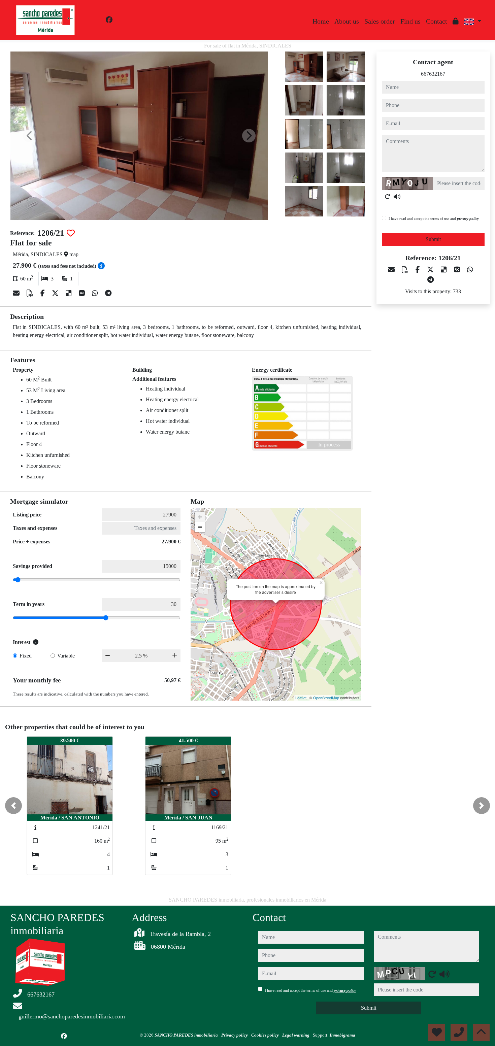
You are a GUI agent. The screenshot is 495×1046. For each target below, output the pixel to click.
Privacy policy (235, 1035)
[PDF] (31, 293)
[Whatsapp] (96, 293)
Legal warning (296, 1035)
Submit (433, 239)
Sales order (379, 21)
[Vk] (83, 293)
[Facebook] (109, 20)
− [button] (200, 527)
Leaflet (300, 697)
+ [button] (200, 517)
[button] (13, 805)
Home (320, 21)
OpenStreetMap (326, 697)
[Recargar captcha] (388, 196)
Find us (410, 21)
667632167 (433, 74)
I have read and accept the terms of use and (434, 218)
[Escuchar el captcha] (397, 196)
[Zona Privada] (455, 21)
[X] (56, 293)
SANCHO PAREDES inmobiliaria (187, 1035)
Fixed (26, 656)
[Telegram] (108, 293)
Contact (436, 21)
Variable (66, 656)
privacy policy (468, 218)
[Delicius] (69, 293)
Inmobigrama (342, 1035)
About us (346, 21)
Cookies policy (265, 1035)
